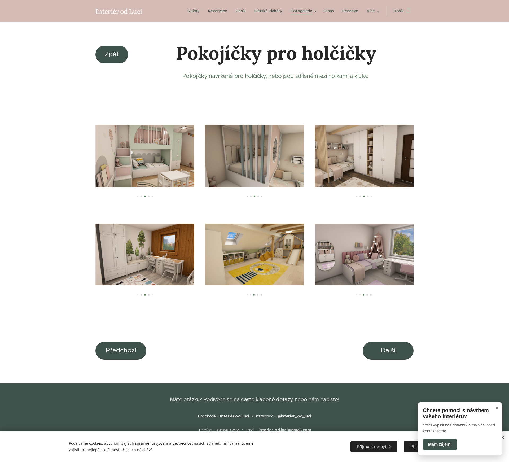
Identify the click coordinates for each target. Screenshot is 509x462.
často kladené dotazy (267, 399)
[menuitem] (195, 11)
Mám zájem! (440, 444)
